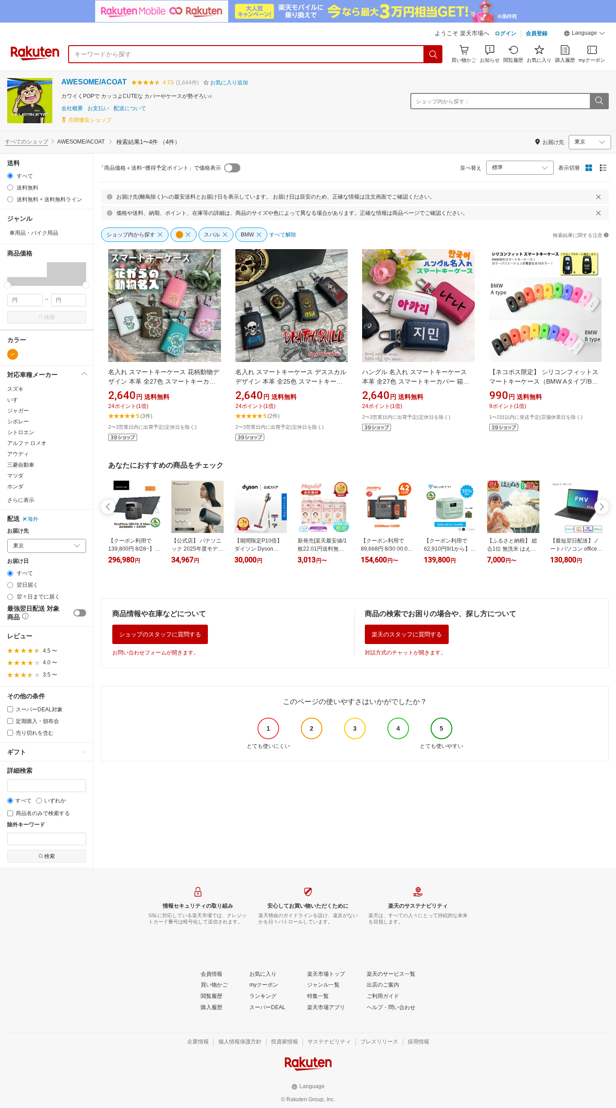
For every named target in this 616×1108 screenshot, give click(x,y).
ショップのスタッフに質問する (160, 634)
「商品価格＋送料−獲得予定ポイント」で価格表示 (160, 168)
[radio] (10, 176)
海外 (33, 519)
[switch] (80, 613)
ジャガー (18, 411)
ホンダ (15, 486)
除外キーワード (26, 825)
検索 (49, 317)
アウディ (18, 454)
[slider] (7, 285)
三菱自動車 (20, 465)
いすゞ (15, 400)
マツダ (15, 476)
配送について (130, 108)
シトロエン (20, 432)
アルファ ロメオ (26, 443)
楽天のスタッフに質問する (407, 634)
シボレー (18, 421)
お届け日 (18, 561)
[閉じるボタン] (598, 197)
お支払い (98, 108)
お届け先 (18, 531)
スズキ (15, 389)
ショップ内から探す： (443, 101)
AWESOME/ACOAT (94, 82)
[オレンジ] (12, 354)
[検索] (433, 54)
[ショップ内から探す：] (599, 101)
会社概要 (72, 108)
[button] (584, 34)
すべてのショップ (26, 142)
